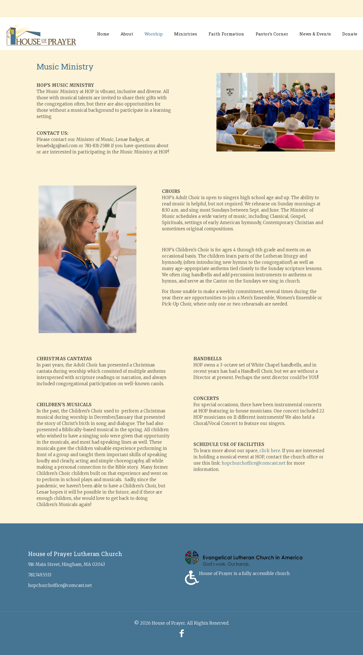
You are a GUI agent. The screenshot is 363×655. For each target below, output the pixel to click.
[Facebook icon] (181, 633)
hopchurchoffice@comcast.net (254, 463)
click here (269, 450)
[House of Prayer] (41, 33)
